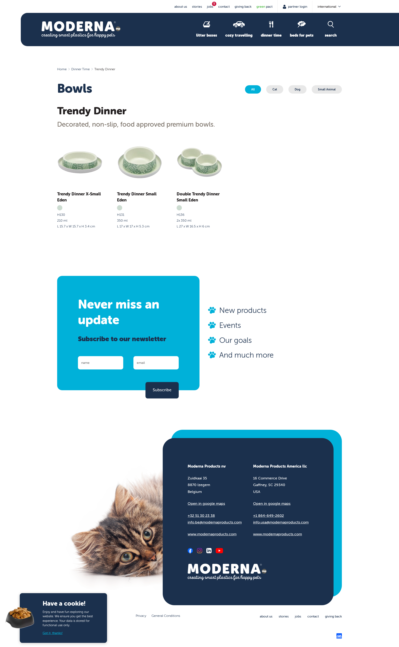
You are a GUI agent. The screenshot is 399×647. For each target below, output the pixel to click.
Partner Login (297, 7)
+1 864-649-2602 (268, 516)
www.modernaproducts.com (212, 534)
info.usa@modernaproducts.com (281, 522)
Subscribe (162, 390)
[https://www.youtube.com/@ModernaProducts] (219, 550)
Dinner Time (80, 69)
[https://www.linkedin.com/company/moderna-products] (209, 550)
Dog (297, 89)
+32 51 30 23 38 (201, 516)
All (253, 89)
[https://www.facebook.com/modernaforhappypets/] (190, 550)
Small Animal (327, 89)
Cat (274, 89)
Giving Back (243, 7)
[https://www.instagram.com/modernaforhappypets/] (199, 550)
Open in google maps (206, 503)
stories (197, 7)
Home (62, 69)
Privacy (141, 616)
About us (180, 7)
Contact (224, 7)
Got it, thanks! (53, 633)
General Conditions (165, 616)
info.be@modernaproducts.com (215, 522)
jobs (210, 7)
